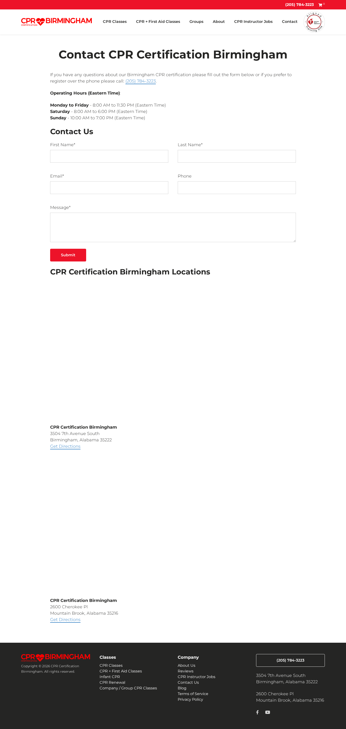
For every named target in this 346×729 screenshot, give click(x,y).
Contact (290, 21)
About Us (186, 665)
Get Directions (65, 446)
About (219, 21)
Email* (57, 176)
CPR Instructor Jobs (253, 21)
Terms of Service (193, 694)
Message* (60, 207)
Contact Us (188, 682)
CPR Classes (115, 21)
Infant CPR (110, 677)
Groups (196, 21)
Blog (182, 688)
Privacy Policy (190, 699)
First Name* (62, 144)
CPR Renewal (112, 682)
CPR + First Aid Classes (158, 21)
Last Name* (190, 144)
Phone (185, 176)
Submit (68, 255)
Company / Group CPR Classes (128, 688)
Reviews (185, 671)
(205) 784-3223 (299, 4)
